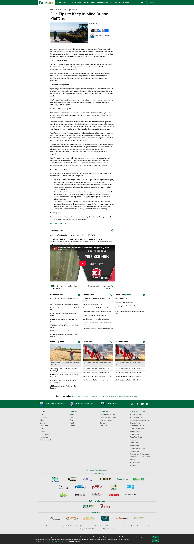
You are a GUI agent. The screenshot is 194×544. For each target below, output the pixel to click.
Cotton (42, 431)
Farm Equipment (115, 2)
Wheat (42, 420)
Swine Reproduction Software (128, 396)
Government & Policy (137, 448)
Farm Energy (134, 434)
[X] (132, 404)
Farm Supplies (135, 443)
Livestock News (121, 342)
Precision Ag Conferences (139, 454)
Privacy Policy (105, 526)
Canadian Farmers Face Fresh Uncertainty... (96, 376)
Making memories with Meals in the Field (95, 308)
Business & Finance (137, 426)
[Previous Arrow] (51, 285)
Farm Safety (134, 440)
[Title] (79, 295)
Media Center (70, 526)
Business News (56, 295)
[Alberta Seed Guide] (63, 487)
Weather (133, 465)
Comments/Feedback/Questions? (120, 526)
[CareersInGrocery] (88, 518)
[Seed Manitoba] (63, 495)
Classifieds (125, 2)
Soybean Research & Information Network (68, 100)
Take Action (63, 76)
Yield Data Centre (46, 440)
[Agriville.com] (122, 479)
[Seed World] (80, 495)
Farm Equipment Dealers (108, 417)
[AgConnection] (88, 479)
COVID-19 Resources (137, 429)
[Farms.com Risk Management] (113, 487)
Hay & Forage (44, 434)
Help (54, 526)
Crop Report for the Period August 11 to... (96, 380)
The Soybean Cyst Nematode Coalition (63, 144)
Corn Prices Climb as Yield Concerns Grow (63, 304)
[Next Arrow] (112, 285)
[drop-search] (146, 2)
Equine (72, 426)
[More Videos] (112, 230)
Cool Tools (104, 426)
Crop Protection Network (59, 158)
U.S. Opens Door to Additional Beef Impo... (128, 380)
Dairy (72, 420)
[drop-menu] (141, 2)
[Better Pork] (97, 487)
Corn (41, 414)
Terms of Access (95, 526)
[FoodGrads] (122, 518)
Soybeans (43, 417)
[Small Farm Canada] (113, 495)
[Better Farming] (80, 487)
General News (88, 295)
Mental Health (135, 451)
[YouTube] (142, 404)
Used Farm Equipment (108, 414)
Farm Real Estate (102, 2)
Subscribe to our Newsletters (103, 35)
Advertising (61, 526)
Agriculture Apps (136, 417)
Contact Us (136, 526)
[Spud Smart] (130, 495)
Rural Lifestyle (135, 462)
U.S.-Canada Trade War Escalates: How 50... (96, 369)
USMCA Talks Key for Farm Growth (61, 331)
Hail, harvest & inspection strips (92, 304)
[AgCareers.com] (55, 518)
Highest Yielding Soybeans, (79, 396)
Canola (42, 423)
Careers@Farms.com (82, 526)
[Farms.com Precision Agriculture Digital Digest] (130, 487)
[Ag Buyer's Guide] (72, 479)
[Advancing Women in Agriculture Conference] (55, 479)
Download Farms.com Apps (83, 404)
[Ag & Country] (105, 479)
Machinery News (57, 342)
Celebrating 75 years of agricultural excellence (97, 328)
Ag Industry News (136, 414)
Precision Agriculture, (111, 396)
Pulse (42, 429)
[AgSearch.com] (138, 479)
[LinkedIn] (147, 404)
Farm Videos (134, 446)
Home (74, 2)
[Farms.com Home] (46, 3)
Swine (72, 414)
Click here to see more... (58, 223)
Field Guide (44, 426)
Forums (124, 295)
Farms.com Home (56, 10)
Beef (71, 417)
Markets (86, 2)
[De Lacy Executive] (105, 518)
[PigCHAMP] (105, 506)
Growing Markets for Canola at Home (94, 315)
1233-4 (63, 2)
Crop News (87, 342)
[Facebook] (137, 404)
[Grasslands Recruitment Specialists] (138, 518)
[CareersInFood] (72, 518)
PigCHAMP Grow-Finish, (96, 396)
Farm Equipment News (70, 10)
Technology (104, 423)
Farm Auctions (135, 431)
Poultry (72, 423)
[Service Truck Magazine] (97, 495)
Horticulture (44, 437)
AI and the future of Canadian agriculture (96, 319)
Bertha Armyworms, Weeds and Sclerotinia (96, 311)
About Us (48, 526)
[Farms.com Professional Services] (88, 506)
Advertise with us (112, 404)
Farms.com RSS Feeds (147, 526)
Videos (93, 2)
